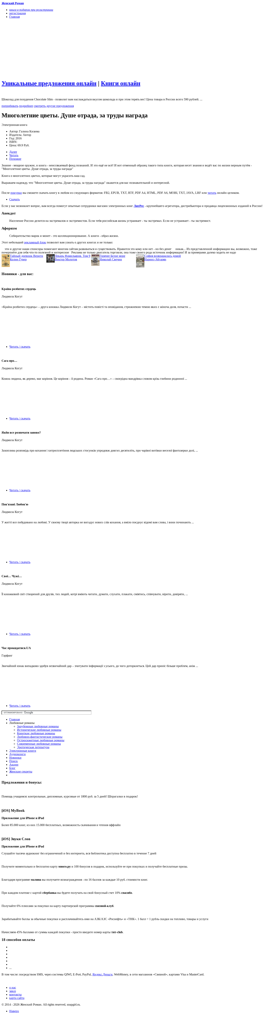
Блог (12, 768)
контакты (15, 994)
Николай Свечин (111, 259)
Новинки (15, 757)
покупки (16, 192)
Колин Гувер (18, 259)
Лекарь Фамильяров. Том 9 (72, 256)
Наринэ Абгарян (155, 259)
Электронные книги (22, 750)
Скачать (14, 199)
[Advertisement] (93, 49)
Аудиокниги (17, 754)
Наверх (14, 1011)
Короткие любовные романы (36, 733)
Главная (14, 719)
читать (212, 192)
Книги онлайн (120, 83)
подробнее (26, 106)
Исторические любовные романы (39, 729)
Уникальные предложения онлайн (49, 83)
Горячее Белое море (112, 256)
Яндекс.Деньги (102, 974)
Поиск (13, 761)
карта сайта (16, 998)
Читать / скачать (19, 346)
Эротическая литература (33, 747)
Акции (13, 764)
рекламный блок (35, 242)
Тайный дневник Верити (26, 256)
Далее (13, 151)
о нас (12, 987)
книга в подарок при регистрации (31, 9)
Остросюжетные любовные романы (40, 740)
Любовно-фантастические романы (39, 736)
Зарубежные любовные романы (38, 726)
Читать (13, 155)
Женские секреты (20, 771)
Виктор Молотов (66, 259)
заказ (12, 991)
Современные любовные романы (39, 743)
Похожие (15, 158)
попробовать (10, 106)
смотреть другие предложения (54, 106)
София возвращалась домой (162, 256)
